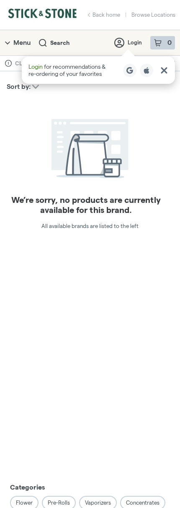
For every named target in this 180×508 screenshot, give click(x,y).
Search (59, 42)
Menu (22, 42)
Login (135, 42)
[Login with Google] (129, 70)
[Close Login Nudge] (164, 70)
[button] (98, 70)
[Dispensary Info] (8, 63)
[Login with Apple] (146, 70)
